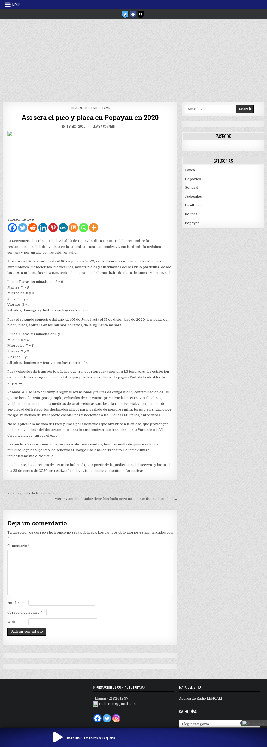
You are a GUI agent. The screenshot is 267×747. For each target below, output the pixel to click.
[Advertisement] (133, 58)
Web (11, 622)
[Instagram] (116, 718)
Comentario (18, 546)
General (76, 108)
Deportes (193, 179)
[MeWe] (63, 227)
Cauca (190, 170)
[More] (93, 227)
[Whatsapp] (83, 227)
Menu (16, 4)
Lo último (90, 108)
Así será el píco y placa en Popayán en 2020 (90, 117)
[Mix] (73, 227)
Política (191, 214)
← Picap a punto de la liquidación (30, 493)
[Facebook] (133, 14)
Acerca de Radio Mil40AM (200, 698)
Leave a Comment (104, 126)
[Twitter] (125, 14)
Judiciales (193, 196)
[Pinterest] (53, 227)
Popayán (104, 108)
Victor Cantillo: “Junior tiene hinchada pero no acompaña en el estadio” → (116, 499)
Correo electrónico (24, 612)
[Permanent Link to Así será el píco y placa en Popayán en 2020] (90, 172)
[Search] (141, 14)
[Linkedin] (42, 227)
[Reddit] (32, 227)
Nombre (15, 603)
